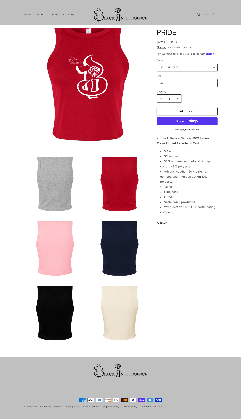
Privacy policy (71, 406)
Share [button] (163, 222)
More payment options (187, 129)
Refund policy (130, 406)
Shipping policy (111, 406)
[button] (199, 15)
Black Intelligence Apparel (46, 406)
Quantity (161, 91)
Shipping (161, 47)
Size (159, 75)
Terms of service (90, 406)
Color (160, 60)
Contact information (151, 406)
